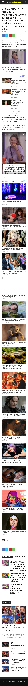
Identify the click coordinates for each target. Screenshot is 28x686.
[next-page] (5, 598)
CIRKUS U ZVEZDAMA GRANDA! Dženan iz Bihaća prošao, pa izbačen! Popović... (18, 669)
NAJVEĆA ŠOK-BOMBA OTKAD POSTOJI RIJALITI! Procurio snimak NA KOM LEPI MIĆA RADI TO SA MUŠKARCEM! (18, 577)
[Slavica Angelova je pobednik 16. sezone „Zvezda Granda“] (5, 654)
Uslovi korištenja (21, 681)
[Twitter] (6, 35)
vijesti (7, 540)
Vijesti (7, 6)
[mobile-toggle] (2, 2)
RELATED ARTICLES (7, 557)
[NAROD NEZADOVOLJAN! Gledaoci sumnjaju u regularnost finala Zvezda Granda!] (5, 644)
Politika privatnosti (12, 681)
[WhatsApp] (13, 35)
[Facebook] (3, 35)
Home (3, 6)
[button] (26, 2)
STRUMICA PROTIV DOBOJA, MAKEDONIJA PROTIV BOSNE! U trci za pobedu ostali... (18, 661)
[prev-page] (3, 598)
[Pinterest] (10, 35)
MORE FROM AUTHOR (19, 557)
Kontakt (5, 681)
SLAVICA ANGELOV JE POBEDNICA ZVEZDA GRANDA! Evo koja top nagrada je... (13, 628)
